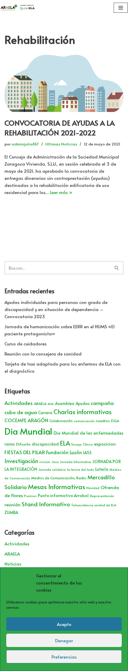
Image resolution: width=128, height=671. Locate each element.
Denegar (64, 640)
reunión (12, 504)
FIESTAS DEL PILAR (24, 452)
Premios (30, 496)
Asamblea (64, 403)
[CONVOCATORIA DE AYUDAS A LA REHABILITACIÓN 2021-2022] (64, 83)
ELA (65, 443)
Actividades (18, 402)
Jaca (55, 461)
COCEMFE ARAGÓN (26, 420)
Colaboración (61, 420)
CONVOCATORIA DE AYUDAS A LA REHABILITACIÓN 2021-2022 (59, 128)
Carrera (45, 412)
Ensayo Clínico (82, 444)
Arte (51, 403)
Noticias (12, 563)
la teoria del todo (80, 469)
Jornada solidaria (52, 469)
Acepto (64, 624)
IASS (87, 452)
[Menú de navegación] (121, 8)
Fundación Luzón (64, 452)
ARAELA (40, 403)
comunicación (84, 421)
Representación (102, 496)
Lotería (101, 469)
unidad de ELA (105, 505)
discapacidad (45, 444)
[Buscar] (117, 267)
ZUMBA (11, 512)
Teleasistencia (82, 505)
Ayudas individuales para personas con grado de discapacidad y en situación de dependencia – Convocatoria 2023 (55, 309)
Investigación (21, 461)
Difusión (23, 444)
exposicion (105, 444)
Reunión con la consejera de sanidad (43, 353)
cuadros (103, 420)
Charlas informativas (83, 412)
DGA (115, 420)
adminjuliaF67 (25, 144)
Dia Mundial (28, 431)
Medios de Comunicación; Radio (58, 477)
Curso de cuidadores (25, 343)
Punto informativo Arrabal (63, 495)
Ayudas (83, 403)
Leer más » (61, 192)
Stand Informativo (46, 504)
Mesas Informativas (56, 486)
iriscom (44, 461)
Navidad (92, 488)
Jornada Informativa (75, 461)
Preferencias (64, 657)
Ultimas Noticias (61, 144)
